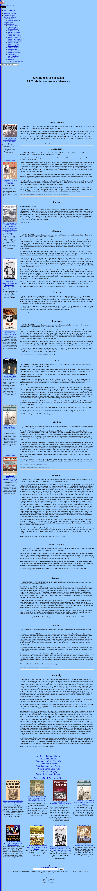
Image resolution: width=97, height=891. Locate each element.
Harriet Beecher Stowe (14, 52)
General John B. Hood (14, 35)
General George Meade (15, 41)
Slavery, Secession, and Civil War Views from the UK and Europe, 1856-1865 (13, 802)
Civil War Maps (8, 22)
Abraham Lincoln (13, 25)
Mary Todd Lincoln (13, 51)
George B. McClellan (14, 32)
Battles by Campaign (48, 771)
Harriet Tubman (12, 49)
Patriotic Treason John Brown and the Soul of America (10, 376)
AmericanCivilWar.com (7, 5)
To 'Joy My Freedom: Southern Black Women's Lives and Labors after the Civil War (13, 843)
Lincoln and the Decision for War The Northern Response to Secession (10, 333)
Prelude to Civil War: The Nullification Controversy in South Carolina (60, 803)
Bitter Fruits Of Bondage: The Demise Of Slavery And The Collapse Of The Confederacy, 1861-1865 (37, 799)
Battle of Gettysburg (14, 20)
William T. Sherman (14, 44)
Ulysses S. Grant (13, 29)
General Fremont (13, 42)
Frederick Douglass (13, 47)
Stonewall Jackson (13, 30)
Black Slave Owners (10, 10)
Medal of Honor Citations (15, 61)
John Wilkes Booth (13, 56)
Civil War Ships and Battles (48, 766)
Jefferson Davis (12, 27)
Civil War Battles (9, 19)
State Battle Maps (48, 763)
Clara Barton (11, 54)
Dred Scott (11, 59)
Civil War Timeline (9, 15)
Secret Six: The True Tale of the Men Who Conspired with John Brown (9, 140)
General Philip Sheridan (15, 39)
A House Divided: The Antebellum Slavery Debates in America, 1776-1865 (10, 428)
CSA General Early (13, 46)
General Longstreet (13, 34)
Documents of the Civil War (48, 761)
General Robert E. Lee (14, 37)
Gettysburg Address (10, 17)
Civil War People (9, 24)
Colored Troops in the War (48, 774)
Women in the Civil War (48, 769)
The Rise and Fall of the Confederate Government (10, 181)
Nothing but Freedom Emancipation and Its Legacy (84, 844)
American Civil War (10, 13)
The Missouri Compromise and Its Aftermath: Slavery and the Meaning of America (9, 478)
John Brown (11, 58)
